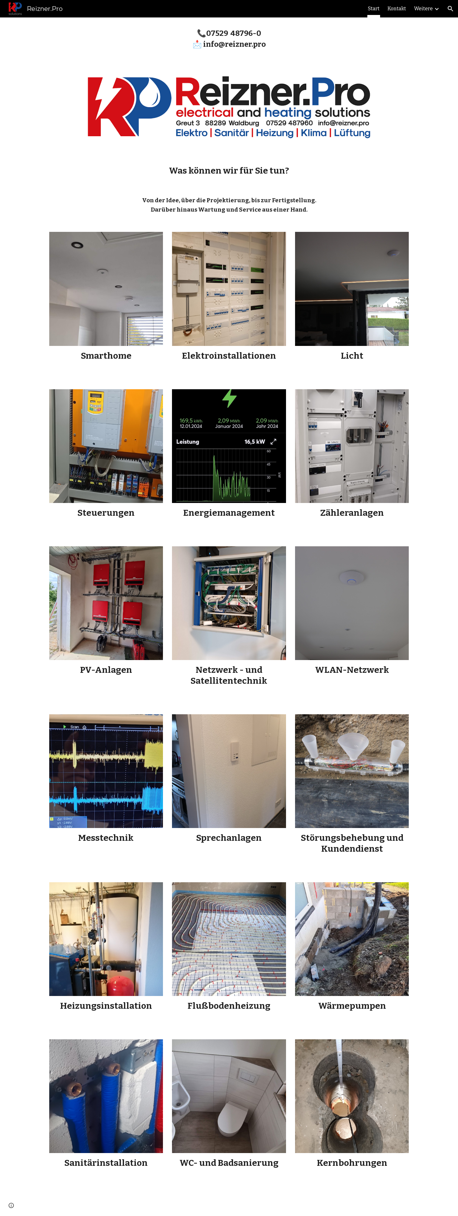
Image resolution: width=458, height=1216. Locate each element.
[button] (450, 8)
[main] (229, 38)
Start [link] (373, 9)
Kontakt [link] (397, 9)
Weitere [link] (423, 9)
